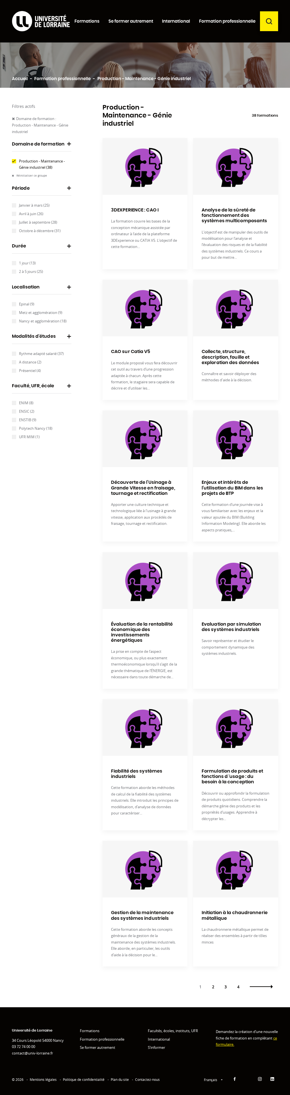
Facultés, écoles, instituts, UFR (173, 1030)
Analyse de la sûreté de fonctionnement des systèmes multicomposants (234, 215)
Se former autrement (97, 1047)
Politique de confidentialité (84, 1079)
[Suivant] (261, 986)
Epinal (26, 304)
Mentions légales (43, 1079)
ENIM (26, 402)
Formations (89, 1030)
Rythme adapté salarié (41, 353)
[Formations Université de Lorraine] (41, 21)
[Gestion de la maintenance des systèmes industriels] (145, 869)
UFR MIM (29, 436)
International (159, 1039)
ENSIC (26, 411)
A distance (30, 362)
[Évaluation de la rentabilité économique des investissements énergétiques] (145, 580)
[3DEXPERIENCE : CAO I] (145, 166)
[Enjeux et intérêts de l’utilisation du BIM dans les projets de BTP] (235, 438)
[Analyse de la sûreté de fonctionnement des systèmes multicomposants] (235, 166)
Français (211, 1079)
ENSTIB (27, 419)
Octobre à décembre (40, 230)
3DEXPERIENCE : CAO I (135, 210)
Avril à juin (31, 213)
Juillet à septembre (38, 222)
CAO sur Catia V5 (130, 351)
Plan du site (120, 1079)
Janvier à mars (34, 205)
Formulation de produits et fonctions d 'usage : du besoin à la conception (232, 776)
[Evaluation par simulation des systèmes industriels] (235, 580)
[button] (41, 146)
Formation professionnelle (102, 1039)
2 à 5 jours (31, 271)
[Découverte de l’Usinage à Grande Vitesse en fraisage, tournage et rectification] (145, 438)
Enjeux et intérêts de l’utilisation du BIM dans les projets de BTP (232, 487)
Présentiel (30, 370)
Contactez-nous (147, 1079)
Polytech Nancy (35, 428)
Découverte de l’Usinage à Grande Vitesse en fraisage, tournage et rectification (143, 487)
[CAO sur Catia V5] (145, 308)
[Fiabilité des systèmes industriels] (145, 727)
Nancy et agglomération (43, 321)
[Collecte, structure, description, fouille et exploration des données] (235, 308)
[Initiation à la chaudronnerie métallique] (235, 869)
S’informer (156, 1047)
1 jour (27, 263)
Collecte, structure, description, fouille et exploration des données (230, 357)
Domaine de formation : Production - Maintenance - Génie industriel (40, 125)
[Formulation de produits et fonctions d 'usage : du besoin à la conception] (235, 727)
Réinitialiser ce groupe (31, 175)
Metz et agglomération (40, 312)
